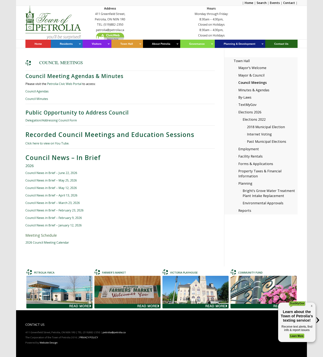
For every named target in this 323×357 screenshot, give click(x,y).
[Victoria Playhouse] (195, 292)
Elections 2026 (249, 112)
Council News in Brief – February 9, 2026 (53, 218)
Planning (245, 183)
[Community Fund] (263, 292)
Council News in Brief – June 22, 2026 (51, 173)
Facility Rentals (250, 156)
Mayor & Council (251, 75)
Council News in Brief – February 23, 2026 (54, 210)
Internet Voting (259, 134)
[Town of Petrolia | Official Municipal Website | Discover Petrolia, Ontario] (53, 22)
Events (275, 3)
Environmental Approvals (263, 203)
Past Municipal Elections (266, 141)
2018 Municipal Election (266, 127)
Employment (248, 149)
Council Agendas (37, 91)
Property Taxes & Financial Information (260, 173)
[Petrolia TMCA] (59, 292)
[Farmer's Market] (127, 292)
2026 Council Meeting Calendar (47, 242)
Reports (244, 210)
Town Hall (242, 61)
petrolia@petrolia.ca (114, 332)
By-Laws (244, 97)
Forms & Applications (255, 163)
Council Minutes (36, 99)
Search (262, 3)
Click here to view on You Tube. (47, 143)
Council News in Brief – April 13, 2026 (51, 195)
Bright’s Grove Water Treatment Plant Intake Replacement (269, 193)
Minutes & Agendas (253, 90)
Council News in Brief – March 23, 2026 (52, 203)
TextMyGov (247, 104)
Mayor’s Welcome (252, 67)
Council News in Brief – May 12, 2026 (51, 188)
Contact (289, 3)
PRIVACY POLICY (88, 337)
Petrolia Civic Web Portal (64, 84)
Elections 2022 (254, 119)
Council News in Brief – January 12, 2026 (53, 225)
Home (249, 3)
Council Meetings (252, 82)
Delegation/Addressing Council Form (51, 120)
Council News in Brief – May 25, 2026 (51, 180)
